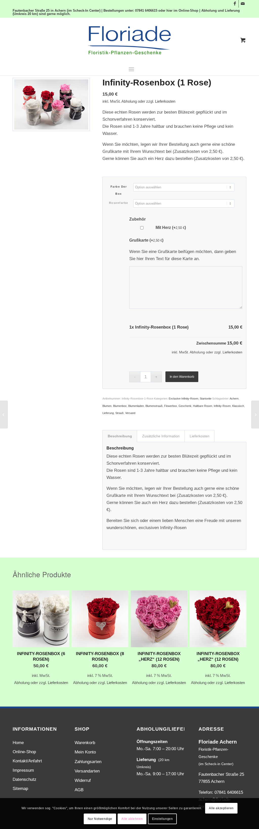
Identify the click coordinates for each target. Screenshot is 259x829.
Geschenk (185, 405)
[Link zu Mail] (242, 4)
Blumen (107, 405)
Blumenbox (120, 405)
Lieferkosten (165, 101)
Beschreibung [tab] (120, 436)
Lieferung (108, 412)
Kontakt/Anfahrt (27, 761)
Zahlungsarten (88, 761)
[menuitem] (131, 69)
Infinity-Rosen (222, 405)
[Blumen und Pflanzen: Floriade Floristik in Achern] (129, 40)
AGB (79, 789)
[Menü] (131, 69)
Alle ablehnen (132, 819)
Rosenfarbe (118, 202)
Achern (234, 398)
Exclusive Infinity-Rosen (183, 398)
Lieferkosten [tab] (199, 436)
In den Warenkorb (182, 377)
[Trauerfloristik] (4, 414)
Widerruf (83, 780)
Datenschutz (24, 779)
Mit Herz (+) (170, 227)
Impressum (23, 770)
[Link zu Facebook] (235, 4)
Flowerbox (170, 405)
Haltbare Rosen (202, 405)
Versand (130, 412)
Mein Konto (85, 752)
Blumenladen (136, 405)
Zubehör (137, 219)
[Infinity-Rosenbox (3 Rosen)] (255, 414)
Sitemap (20, 788)
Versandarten (87, 771)
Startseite (205, 398)
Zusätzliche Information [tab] (161, 436)
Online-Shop (24, 751)
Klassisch (238, 405)
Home (18, 742)
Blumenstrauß (154, 405)
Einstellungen (162, 819)
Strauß (119, 412)
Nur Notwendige (100, 819)
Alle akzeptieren (221, 808)
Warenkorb (85, 742)
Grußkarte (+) (146, 240)
